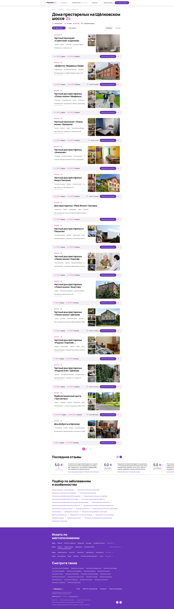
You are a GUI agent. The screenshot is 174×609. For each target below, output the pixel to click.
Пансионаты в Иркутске (104, 571)
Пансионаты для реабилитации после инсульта (66, 505)
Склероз (68, 128)
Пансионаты (61, 9)
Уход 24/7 (62, 44)
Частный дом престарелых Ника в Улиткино (68, 179)
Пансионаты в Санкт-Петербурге (60, 568)
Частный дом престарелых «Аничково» (68, 151)
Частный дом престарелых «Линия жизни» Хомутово (68, 285)
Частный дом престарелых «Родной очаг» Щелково (68, 369)
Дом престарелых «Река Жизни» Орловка (75, 205)
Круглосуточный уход (82, 508)
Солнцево (88, 543)
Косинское (72, 552)
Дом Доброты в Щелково (67, 424)
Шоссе (67, 9)
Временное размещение (77, 262)
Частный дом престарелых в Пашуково (68, 230)
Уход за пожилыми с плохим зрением (63, 490)
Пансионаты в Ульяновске (101, 579)
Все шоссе (108, 552)
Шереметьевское (62, 552)
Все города (108, 556)
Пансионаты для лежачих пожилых (62, 508)
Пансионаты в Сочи (57, 579)
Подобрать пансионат (122, 2)
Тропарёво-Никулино (99, 543)
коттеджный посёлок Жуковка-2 (89, 556)
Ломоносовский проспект (64, 548)
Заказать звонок (108, 2)
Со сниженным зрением (78, 44)
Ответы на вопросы (115, 589)
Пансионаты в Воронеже (58, 571)
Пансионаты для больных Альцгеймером (64, 493)
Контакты (103, 589)
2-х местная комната (66, 100)
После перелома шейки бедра (78, 128)
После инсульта (81, 100)
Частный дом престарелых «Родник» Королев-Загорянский (68, 343)
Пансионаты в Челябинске (58, 582)
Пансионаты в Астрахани (77, 568)
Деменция (69, 184)
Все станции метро (115, 547)
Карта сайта (55, 600)
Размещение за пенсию (72, 511)
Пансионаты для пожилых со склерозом (95, 496)
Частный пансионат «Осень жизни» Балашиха (68, 123)
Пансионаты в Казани (57, 574)
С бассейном (63, 402)
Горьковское (80, 552)
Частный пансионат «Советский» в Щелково (66, 39)
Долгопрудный (61, 556)
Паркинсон (62, 128)
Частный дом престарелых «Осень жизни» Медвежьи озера (68, 96)
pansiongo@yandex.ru (74, 596)
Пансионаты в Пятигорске (58, 577)
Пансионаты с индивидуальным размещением (98, 518)
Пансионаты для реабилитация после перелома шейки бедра (70, 502)
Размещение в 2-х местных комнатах (81, 515)
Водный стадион (68, 547)
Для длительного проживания (70, 69)
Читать (93, 84)
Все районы (110, 543)
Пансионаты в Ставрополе (71, 579)
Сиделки (85, 184)
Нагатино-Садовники (70, 543)
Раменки (60, 543)
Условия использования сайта (84, 600)
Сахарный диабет (58, 69)
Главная (54, 9)
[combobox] (73, 27)
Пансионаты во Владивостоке (93, 568)
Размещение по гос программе (104, 515)
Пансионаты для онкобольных (101, 502)
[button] (121, 457)
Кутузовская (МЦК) (89, 547)
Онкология (69, 402)
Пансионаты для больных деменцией (88, 490)
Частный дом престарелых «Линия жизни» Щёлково (68, 313)
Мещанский (81, 543)
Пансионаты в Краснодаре (72, 574)
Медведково (78, 547)
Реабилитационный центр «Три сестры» (67, 397)
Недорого (57, 346)
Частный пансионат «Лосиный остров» (128, 472)
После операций (76, 402)
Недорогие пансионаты (74, 518)
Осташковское (99, 552)
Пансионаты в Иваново (89, 571)
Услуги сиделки (56, 511)
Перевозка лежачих (58, 518)
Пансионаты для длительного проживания (105, 508)
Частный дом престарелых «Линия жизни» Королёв (68, 257)
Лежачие (57, 44)
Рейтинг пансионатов (90, 589)
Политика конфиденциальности (67, 600)
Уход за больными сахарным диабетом (93, 499)
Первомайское (90, 552)
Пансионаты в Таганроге (86, 579)
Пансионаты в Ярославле (74, 582)
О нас (78, 589)
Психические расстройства (88, 493)
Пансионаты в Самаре (91, 577)
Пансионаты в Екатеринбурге (74, 571)
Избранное (95, 2)
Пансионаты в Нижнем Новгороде (89, 574)
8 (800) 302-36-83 (76, 2)
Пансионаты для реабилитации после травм (65, 499)
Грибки (69, 556)
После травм (68, 44)
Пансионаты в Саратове (106, 577)
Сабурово (76, 556)
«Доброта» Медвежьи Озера (69, 65)
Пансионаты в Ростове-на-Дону (75, 577)
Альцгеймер (80, 69)
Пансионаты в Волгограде (110, 568)
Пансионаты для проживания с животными (94, 511)
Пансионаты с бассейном (59, 521)
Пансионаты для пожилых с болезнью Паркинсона (98, 505)
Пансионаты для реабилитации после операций (66, 496)
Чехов (101, 556)
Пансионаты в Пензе (105, 574)
